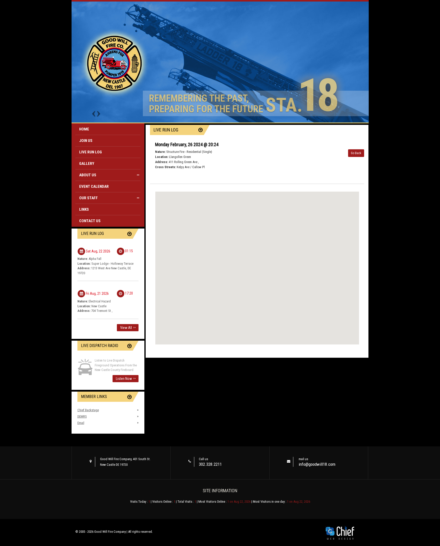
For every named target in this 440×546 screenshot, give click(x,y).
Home (84, 129)
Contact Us (90, 221)
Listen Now (126, 379)
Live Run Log (90, 152)
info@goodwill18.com (317, 464)
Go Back (356, 153)
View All (128, 328)
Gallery (86, 163)
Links (84, 209)
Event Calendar (94, 186)
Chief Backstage (88, 410)
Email (80, 423)
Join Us (85, 140)
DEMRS (82, 416)
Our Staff (109, 198)
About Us (109, 175)
